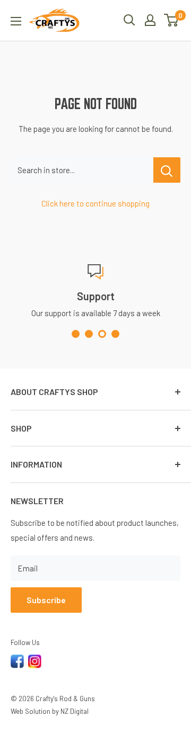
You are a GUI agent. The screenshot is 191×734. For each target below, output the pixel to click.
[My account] (150, 20)
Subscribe (46, 600)
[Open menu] (16, 21)
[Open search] (129, 20)
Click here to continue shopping (95, 203)
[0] (171, 20)
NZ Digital (74, 711)
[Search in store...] (166, 170)
